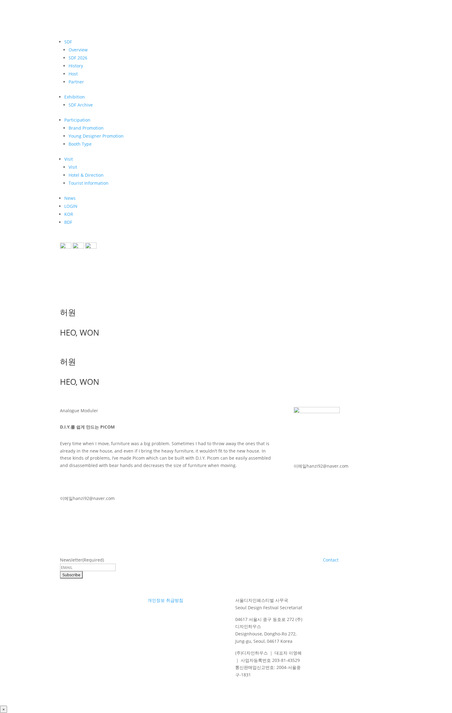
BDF (68, 222)
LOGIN (70, 206)
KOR (68, 214)
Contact (331, 560)
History (76, 66)
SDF (68, 42)
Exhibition (74, 97)
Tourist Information (89, 183)
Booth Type (80, 144)
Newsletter (82, 560)
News (70, 198)
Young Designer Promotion (96, 136)
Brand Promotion (86, 128)
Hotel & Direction (86, 175)
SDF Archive (81, 105)
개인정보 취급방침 (165, 600)
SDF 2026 (78, 58)
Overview (78, 50)
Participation (77, 120)
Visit (68, 159)
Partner (76, 82)
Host (73, 74)
